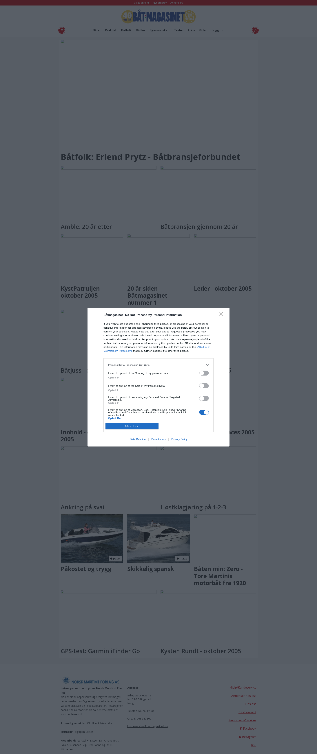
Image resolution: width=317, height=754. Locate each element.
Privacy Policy (179, 439)
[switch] (204, 373)
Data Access (158, 439)
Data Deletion (138, 439)
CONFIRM (132, 426)
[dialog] (158, 377)
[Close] (221, 315)
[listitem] (158, 365)
